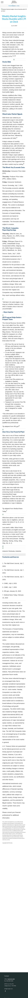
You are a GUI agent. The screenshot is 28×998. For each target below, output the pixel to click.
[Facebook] (5, 991)
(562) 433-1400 (11, 979)
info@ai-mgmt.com (8, 988)
